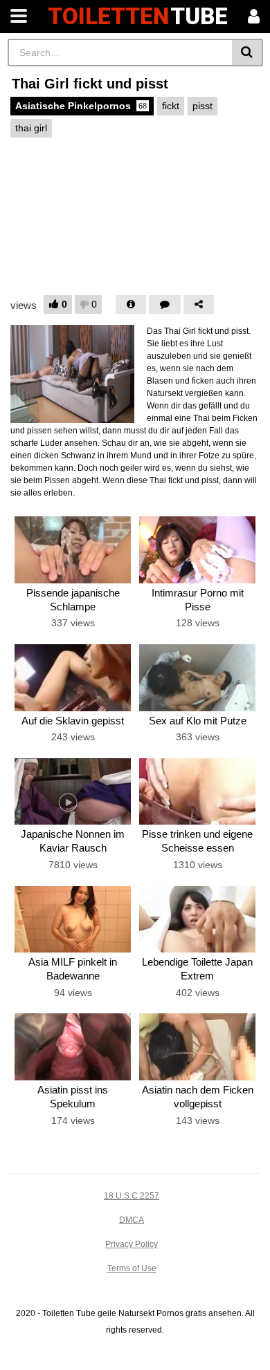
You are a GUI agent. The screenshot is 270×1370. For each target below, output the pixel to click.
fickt (170, 105)
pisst (202, 105)
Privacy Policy (131, 1244)
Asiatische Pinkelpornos (81, 105)
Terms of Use (131, 1268)
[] (247, 52)
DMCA (131, 1220)
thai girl (31, 127)
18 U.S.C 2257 (131, 1196)
